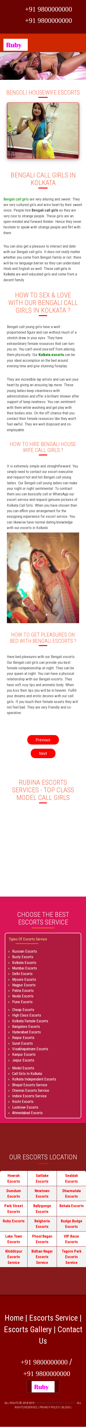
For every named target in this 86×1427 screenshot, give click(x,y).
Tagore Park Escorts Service (71, 1257)
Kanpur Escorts (24, 1054)
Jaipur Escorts (23, 1060)
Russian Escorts (24, 951)
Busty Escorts (22, 956)
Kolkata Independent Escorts (34, 1079)
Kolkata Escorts (24, 962)
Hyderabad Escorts (26, 1032)
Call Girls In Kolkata (27, 1073)
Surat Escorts (22, 1043)
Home (14, 1318)
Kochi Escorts (22, 1101)
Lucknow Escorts (25, 1107)
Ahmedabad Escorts (27, 1112)
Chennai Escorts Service (30, 1090)
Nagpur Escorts (24, 985)
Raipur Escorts (23, 1037)
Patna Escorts (23, 990)
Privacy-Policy (50, 1407)
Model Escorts (23, 1068)
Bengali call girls (16, 199)
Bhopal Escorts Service (29, 1085)
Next (43, 753)
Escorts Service (53, 1318)
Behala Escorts (71, 1205)
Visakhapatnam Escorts (30, 1049)
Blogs (66, 1407)
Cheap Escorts (23, 1009)
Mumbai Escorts (24, 968)
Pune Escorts (22, 1001)
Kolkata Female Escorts (30, 1021)
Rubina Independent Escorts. (56, 1403)
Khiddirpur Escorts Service (13, 1257)
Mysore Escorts (24, 979)
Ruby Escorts (14, 1221)
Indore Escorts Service (29, 1096)
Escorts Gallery (28, 1329)
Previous (43, 739)
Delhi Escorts (22, 973)
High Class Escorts (26, 1015)
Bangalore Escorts (26, 1026)
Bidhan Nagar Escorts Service (42, 1257)
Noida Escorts (22, 996)
